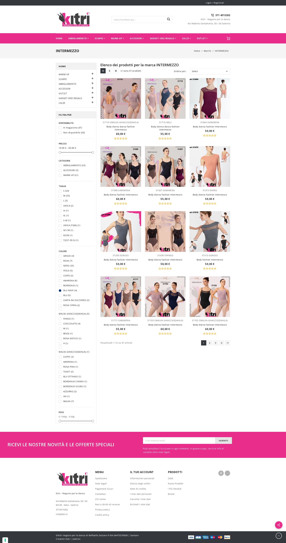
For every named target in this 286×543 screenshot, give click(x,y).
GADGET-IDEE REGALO (70, 98)
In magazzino (72, 127)
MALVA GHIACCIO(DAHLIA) (74, 351)
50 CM (68, 230)
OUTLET (63, 93)
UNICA (68, 205)
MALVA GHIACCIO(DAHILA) (74, 313)
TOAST (68, 371)
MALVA (68, 401)
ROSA (67, 260)
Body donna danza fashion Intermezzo (121, 128)
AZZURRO (70, 391)
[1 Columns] (115, 70)
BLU (67, 295)
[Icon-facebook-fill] (221, 473)
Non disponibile (74, 132)
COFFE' (68, 356)
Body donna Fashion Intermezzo (210, 194)
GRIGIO (68, 255)
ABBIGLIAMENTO (67, 83)
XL (66, 215)
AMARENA (70, 280)
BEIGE (68, 333)
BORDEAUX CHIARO (75, 381)
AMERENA (70, 361)
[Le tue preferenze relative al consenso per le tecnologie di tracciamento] (5, 540)
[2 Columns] (109, 70)
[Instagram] (227, 473)
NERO (68, 265)
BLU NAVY (70, 290)
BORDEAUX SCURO (74, 386)
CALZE (62, 103)
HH (66, 396)
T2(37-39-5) (71, 240)
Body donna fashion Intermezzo (210, 126)
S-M (67, 220)
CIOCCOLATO (71, 323)
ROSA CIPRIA (71, 305)
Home (62, 66)
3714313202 (62, 509)
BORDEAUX (70, 285)
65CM (68, 235)
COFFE (68, 275)
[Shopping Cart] (228, 38)
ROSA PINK (70, 366)
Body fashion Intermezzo (210, 259)
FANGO (68, 318)
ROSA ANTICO (72, 338)
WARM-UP (64, 74)
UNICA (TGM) (71, 225)
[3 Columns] (103, 70)
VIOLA (68, 270)
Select (210, 71)
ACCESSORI (65, 88)
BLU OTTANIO (72, 376)
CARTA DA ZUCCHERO (76, 300)
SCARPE (63, 79)
